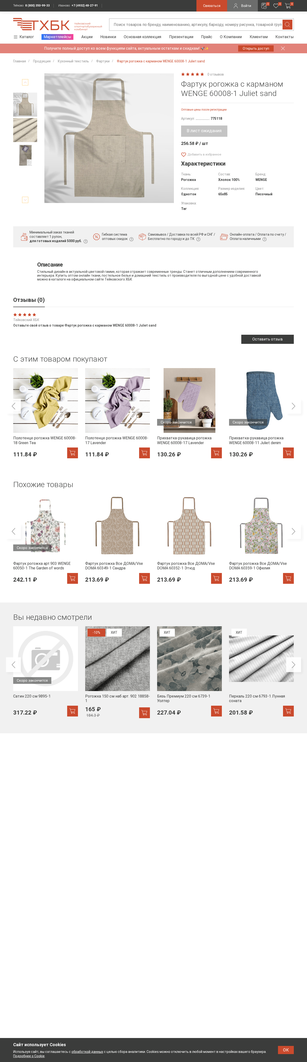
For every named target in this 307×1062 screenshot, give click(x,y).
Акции (87, 37)
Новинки (108, 37)
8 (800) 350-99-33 (37, 5)
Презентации (181, 37)
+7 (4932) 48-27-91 (84, 5)
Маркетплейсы (57, 37)
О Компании (231, 37)
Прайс (206, 37)
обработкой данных (87, 1052)
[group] (45, 416)
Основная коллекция (142, 37)
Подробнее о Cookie (29, 1056)
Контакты (284, 37)
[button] (25, 82)
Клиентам (259, 37)
